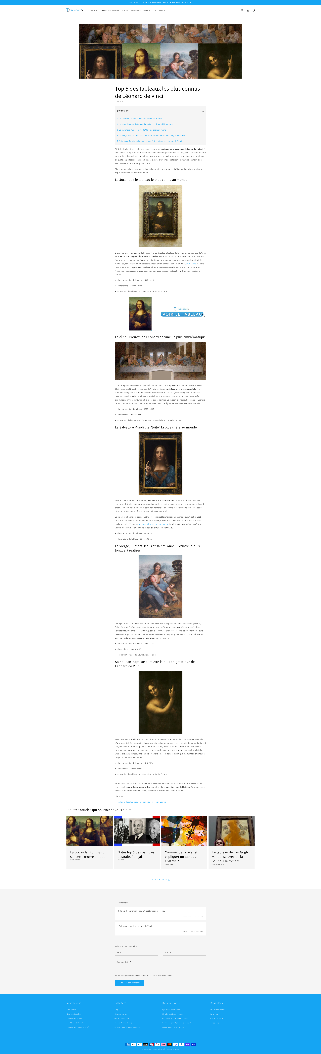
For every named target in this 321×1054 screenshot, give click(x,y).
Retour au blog (162, 879)
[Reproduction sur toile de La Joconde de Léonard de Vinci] (160, 330)
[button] (242, 10)
